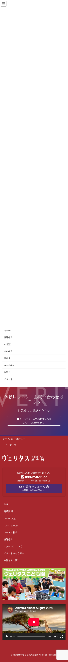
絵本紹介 (8, 351)
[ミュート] (56, 636)
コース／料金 (10, 532)
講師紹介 (8, 337)
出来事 (7, 330)
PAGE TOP (63, 639)
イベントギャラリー (14, 553)
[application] (34, 622)
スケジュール (10, 525)
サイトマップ (9, 445)
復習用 (7, 358)
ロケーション (10, 518)
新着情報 (8, 511)
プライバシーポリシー (14, 439)
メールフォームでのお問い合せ (35, 421)
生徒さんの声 (10, 560)
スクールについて (13, 546)
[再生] (6, 636)
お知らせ (8, 372)
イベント (8, 379)
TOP (6, 504)
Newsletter (9, 365)
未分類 (7, 344)
